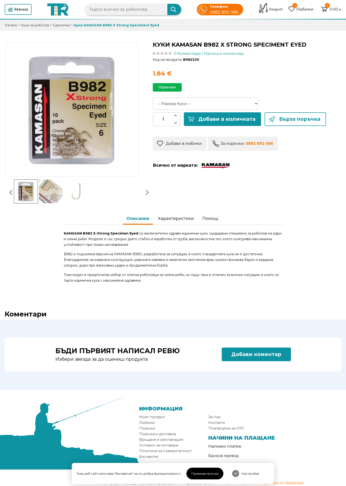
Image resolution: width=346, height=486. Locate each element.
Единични (61, 25)
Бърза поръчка (299, 119)
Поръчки (147, 428)
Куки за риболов (35, 25)
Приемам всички (204, 473)
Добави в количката (226, 119)
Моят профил (152, 417)
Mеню (21, 9)
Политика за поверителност (165, 451)
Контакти (216, 422)
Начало (11, 25)
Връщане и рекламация (161, 439)
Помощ (210, 218)
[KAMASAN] (214, 165)
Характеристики (176, 218)
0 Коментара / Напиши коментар (209, 53)
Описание (137, 218)
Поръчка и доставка (157, 434)
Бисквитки (148, 456)
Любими (147, 422)
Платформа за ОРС (226, 428)
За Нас (214, 417)
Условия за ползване (158, 445)
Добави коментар (256, 354)
